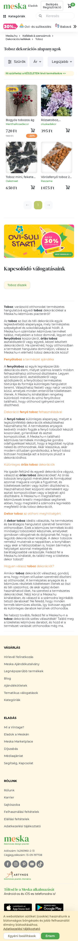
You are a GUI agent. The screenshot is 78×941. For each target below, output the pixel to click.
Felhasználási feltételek (21, 812)
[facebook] (7, 864)
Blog (7, 678)
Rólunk (9, 790)
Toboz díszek (17, 285)
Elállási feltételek (16, 819)
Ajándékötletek (15, 685)
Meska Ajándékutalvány (22, 664)
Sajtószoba (12, 805)
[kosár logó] (69, 5)
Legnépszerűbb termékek (23, 671)
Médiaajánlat (13, 756)
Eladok (33, 5)
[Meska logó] (15, 6)
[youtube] (32, 864)
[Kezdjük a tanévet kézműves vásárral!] (10, 26)
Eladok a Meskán (16, 734)
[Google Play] (18, 907)
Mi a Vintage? (14, 727)
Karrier (9, 797)
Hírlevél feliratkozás (18, 657)
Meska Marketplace (18, 741)
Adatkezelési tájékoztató (22, 826)
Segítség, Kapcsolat (18, 763)
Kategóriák (12, 700)
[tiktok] (40, 864)
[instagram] (15, 864)
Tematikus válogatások (21, 693)
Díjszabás (11, 749)
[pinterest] (23, 864)
